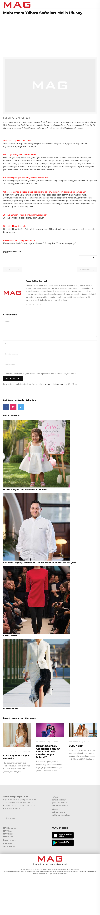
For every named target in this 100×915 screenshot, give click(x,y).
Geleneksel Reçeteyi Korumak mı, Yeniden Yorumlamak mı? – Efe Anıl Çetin (39, 563)
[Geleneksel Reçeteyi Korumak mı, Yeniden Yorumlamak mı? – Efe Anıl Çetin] (36, 527)
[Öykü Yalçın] (83, 730)
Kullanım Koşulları (61, 815)
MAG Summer (9, 828)
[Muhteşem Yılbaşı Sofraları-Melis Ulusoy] (12, 293)
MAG (11, 122)
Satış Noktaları (59, 800)
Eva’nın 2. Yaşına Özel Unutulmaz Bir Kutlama (25, 489)
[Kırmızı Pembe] (36, 600)
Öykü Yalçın (76, 746)
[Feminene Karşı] (36, 673)
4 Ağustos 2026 (24, 751)
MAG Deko (8, 837)
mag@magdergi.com (14, 808)
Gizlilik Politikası (60, 806)
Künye (55, 809)
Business (7, 843)
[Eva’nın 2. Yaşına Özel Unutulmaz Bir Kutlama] (36, 454)
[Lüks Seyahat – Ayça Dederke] (17, 735)
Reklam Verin (58, 812)
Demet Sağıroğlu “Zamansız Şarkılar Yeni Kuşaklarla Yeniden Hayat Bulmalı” (48, 752)
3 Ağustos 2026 (52, 742)
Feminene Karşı (10, 709)
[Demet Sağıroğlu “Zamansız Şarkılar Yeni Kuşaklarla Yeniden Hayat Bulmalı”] (50, 730)
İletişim (55, 797)
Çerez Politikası (59, 803)
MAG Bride (8, 834)
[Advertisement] (50, 34)
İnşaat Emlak (9, 840)
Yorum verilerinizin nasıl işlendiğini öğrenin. (61, 384)
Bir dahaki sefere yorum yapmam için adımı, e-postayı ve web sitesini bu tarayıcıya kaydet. (41, 373)
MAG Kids (7, 831)
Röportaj (8, 118)
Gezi (5, 751)
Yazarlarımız (9, 846)
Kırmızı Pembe (10, 636)
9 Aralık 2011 (23, 118)
